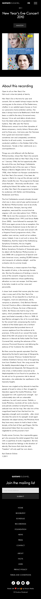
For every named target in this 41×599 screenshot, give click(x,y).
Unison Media (29, 588)
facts (20, 559)
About (20, 553)
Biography (20, 513)
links (20, 564)
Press (20, 540)
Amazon (20, 25)
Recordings (20, 524)
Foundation (20, 529)
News (20, 535)
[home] (11, 3)
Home (20, 508)
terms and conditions (20, 575)
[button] (35, 3)
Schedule (20, 519)
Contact (21, 545)
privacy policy (20, 569)
